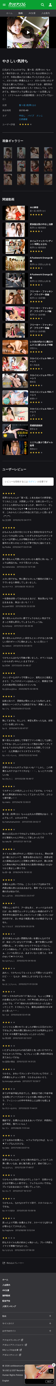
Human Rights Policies (12, 1375)
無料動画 (6, 1295)
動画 (21, 13)
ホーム (9, 13)
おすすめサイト (9, 1331)
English (5, 1380)
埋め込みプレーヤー (15, 1263)
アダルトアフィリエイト (13, 1345)
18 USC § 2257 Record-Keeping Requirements (23, 1370)
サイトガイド (8, 1323)
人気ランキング (9, 1306)
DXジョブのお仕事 (10, 1350)
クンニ (39, 115)
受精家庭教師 (36, 425)
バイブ (31, 115)
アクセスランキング (11, 1340)
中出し (22, 115)
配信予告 (6, 1301)
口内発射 (23, 119)
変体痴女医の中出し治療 (41, 224)
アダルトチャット (10, 1355)
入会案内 (45, 13)
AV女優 (32, 13)
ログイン (32, 481)
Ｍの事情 (34, 207)
